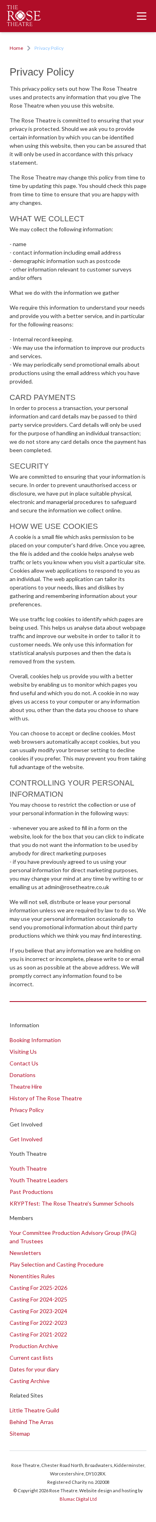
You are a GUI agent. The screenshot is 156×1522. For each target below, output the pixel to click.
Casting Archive (30, 1380)
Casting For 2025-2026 (38, 1287)
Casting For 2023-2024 (38, 1311)
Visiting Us (23, 1051)
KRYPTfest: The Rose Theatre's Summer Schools (72, 1203)
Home (16, 48)
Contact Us (24, 1063)
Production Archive (34, 1345)
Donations (23, 1074)
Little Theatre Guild (34, 1410)
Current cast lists (31, 1357)
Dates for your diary (34, 1369)
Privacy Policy (27, 1109)
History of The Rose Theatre (46, 1098)
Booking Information (35, 1039)
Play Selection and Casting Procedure (57, 1264)
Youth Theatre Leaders (39, 1180)
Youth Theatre (28, 1168)
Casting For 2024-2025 (38, 1299)
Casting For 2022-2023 (38, 1322)
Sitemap (20, 1433)
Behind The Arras (32, 1421)
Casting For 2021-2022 (38, 1334)
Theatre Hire (26, 1086)
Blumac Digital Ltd (78, 1499)
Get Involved (26, 1139)
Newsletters (25, 1252)
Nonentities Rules (32, 1276)
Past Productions (31, 1191)
